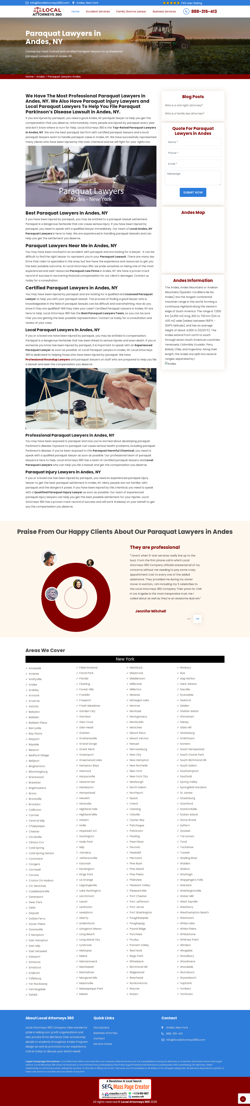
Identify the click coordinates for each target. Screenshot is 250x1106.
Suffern (185, 825)
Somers (185, 744)
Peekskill (135, 853)
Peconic (135, 847)
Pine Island (137, 869)
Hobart (84, 820)
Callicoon (35, 810)
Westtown (187, 918)
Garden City (87, 711)
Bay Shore (35, 734)
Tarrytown (187, 836)
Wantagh (186, 874)
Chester (34, 831)
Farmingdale (37, 989)
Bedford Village (39, 755)
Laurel (83, 902)
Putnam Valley (139, 945)
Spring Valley (188, 782)
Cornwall (35, 870)
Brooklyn (34, 804)
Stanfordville (188, 809)
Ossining (135, 809)
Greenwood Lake (90, 760)
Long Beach (87, 934)
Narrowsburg (138, 749)
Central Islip (37, 821)
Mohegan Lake (139, 700)
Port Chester (138, 896)
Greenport (86, 755)
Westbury (186, 907)
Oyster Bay (137, 820)
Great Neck (87, 749)
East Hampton (38, 940)
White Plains (188, 929)
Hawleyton (86, 787)
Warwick (186, 885)
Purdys (134, 940)
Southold (186, 776)
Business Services (164, 11)
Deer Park (35, 902)
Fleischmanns (88, 668)
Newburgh (136, 782)
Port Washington (141, 912)
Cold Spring (36, 848)
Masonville (86, 983)
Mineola (135, 695)
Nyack (134, 798)
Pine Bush (136, 863)
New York (136, 771)
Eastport (34, 957)
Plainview (136, 880)
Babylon (34, 712)
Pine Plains (137, 874)
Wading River (188, 858)
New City (135, 755)
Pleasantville (138, 891)
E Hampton (36, 935)
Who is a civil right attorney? (184, 105)
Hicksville (85, 804)
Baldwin (34, 717)
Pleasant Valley (140, 885)
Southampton (189, 771)
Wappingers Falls (191, 880)
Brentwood (36, 777)
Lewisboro (86, 912)
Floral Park (86, 673)
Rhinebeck (137, 961)
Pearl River (137, 842)
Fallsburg (35, 978)
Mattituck (136, 668)
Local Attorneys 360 (135, 1102)
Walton (185, 869)
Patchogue (137, 825)
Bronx (32, 793)
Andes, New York (87, 3)
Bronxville (35, 799)
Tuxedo (185, 853)
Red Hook (136, 950)
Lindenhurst (87, 923)
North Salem (138, 787)
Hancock (85, 771)
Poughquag (137, 923)
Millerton (135, 689)
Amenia (34, 674)
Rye (182, 673)
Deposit (34, 913)
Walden (185, 863)
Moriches (136, 727)
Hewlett (84, 798)
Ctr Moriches (37, 886)
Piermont (136, 858)
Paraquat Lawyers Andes (64, 77)
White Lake (187, 923)
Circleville (35, 837)
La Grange (86, 880)
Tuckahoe (186, 847)
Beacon (34, 750)
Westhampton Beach (194, 912)
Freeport (85, 700)
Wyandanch (188, 978)
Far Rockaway (38, 984)
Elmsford (35, 967)
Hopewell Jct (88, 831)
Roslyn (134, 994)
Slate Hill (185, 727)
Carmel (34, 815)
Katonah (85, 863)
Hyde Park (86, 842)
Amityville (35, 679)
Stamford (186, 804)
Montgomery (138, 717)
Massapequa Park (91, 989)
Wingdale (186, 950)
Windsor (185, 945)
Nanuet (134, 744)
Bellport (34, 761)
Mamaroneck (88, 961)
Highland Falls (88, 809)
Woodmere (187, 961)
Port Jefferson (139, 902)
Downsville (36, 929)
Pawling (135, 836)
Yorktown (186, 994)
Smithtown (187, 738)
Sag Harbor (187, 678)
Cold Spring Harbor (41, 853)
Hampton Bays (89, 765)
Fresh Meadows (89, 706)
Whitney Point (189, 940)
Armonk (34, 695)
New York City (139, 776)
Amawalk (35, 668)
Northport (136, 793)
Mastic (83, 994)
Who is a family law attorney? (184, 113)
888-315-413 (204, 11)
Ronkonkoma (138, 983)
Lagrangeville (88, 885)
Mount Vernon (139, 738)
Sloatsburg (187, 733)
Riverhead (136, 978)
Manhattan (86, 972)
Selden (184, 706)
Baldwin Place (38, 723)
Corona (34, 875)
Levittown (85, 907)
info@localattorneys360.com (49, 3)
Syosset (185, 831)
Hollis (82, 825)
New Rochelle (139, 765)
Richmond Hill (138, 967)
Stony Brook (188, 820)
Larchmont (86, 896)
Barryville (35, 728)
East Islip (34, 946)
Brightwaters (37, 788)
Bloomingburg (38, 772)
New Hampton (139, 760)
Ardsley (34, 690)
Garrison (85, 717)
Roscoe (134, 989)
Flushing (84, 684)
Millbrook (136, 684)
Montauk (135, 711)
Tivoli (183, 842)
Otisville (135, 814)
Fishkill (33, 995)
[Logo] (47, 12)
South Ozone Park (192, 755)
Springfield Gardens (193, 787)
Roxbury (185, 668)
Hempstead (87, 793)
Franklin (84, 695)
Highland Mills (88, 814)
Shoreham (187, 717)
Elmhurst (35, 962)
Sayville (185, 689)
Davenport (36, 897)
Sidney (184, 722)
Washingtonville (190, 891)
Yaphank (186, 983)
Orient (134, 804)
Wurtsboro (187, 972)
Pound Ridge (138, 929)
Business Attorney (106, 1033)
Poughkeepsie (139, 918)
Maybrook (136, 673)
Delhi (32, 908)
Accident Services (98, 11)
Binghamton (37, 766)
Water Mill (187, 896)
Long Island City (89, 940)
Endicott (34, 973)
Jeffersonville (88, 858)
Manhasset (86, 967)
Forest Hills (86, 689)
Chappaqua (37, 826)
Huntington (86, 836)
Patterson (136, 831)
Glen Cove (86, 722)
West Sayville (189, 902)
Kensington (86, 869)
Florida (83, 678)
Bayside (34, 744)
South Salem (188, 765)
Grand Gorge (88, 744)
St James (186, 793)
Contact (99, 1038)
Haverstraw (87, 782)
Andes (40, 77)
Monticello (137, 722)
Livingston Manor (90, 929)
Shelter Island (189, 711)
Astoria (33, 706)
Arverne (34, 701)
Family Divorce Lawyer (131, 11)
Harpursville (87, 776)
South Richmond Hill (193, 760)
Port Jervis (137, 907)
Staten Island (189, 814)
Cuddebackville (39, 891)
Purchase (136, 934)
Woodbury (187, 956)
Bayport (34, 739)
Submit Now (193, 192)
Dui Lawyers (101, 1027)
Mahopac (85, 950)
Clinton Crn (36, 842)
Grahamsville (88, 738)
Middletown (137, 678)
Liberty (83, 918)
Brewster (35, 782)
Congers (34, 864)
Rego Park (136, 956)
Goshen (84, 733)
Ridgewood (137, 972)
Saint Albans (188, 684)
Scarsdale (186, 695)
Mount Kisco (138, 733)
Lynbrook (85, 945)
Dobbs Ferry (37, 919)
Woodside (186, 967)
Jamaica (85, 853)
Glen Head (86, 727)
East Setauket (38, 951)
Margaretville (88, 978)
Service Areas (103, 1044)
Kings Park (86, 874)
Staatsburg (187, 798)
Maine (83, 956)
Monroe (135, 706)
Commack (36, 859)
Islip (81, 847)
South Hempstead (192, 749)
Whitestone (188, 934)
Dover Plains (37, 924)
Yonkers (185, 989)
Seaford (185, 700)
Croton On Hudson (41, 880)
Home (75, 11)
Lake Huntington (90, 891)
